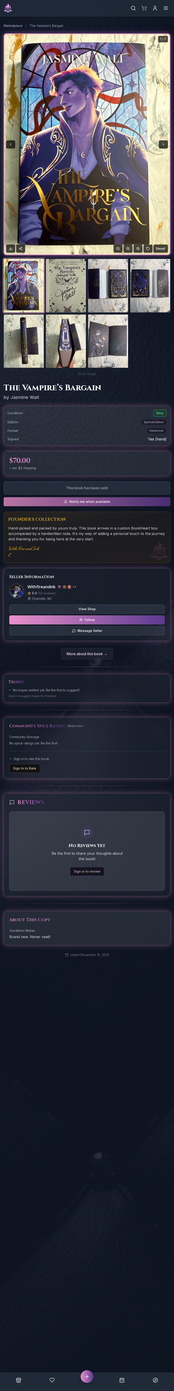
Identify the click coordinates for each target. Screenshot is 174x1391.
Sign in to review (87, 871)
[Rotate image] (147, 249)
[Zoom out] (118, 249)
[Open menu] (165, 8)
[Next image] (163, 144)
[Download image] (10, 249)
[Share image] (20, 249)
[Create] (87, 1376)
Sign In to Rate (24, 768)
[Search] (133, 8)
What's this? (75, 726)
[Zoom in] (128, 249)
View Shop (87, 609)
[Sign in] (155, 8)
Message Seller (89, 631)
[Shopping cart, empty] (144, 8)
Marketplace (13, 26)
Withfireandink (41, 586)
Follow (90, 620)
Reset (160, 248)
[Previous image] (10, 144)
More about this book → (87, 654)
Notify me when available (89, 502)
